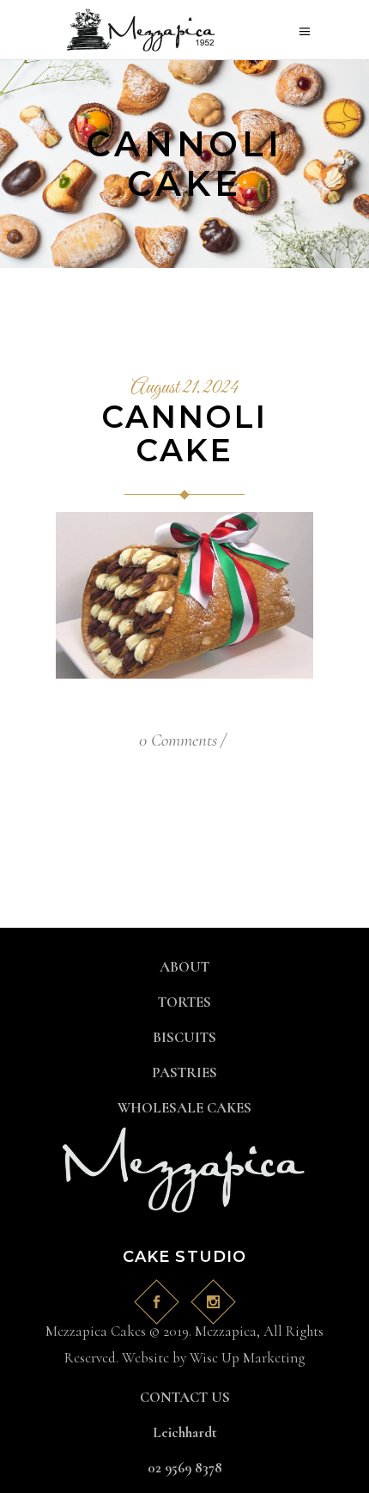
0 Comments (178, 740)
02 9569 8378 (185, 1468)
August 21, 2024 (184, 388)
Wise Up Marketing (247, 1358)
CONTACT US (185, 1397)
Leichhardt (185, 1432)
